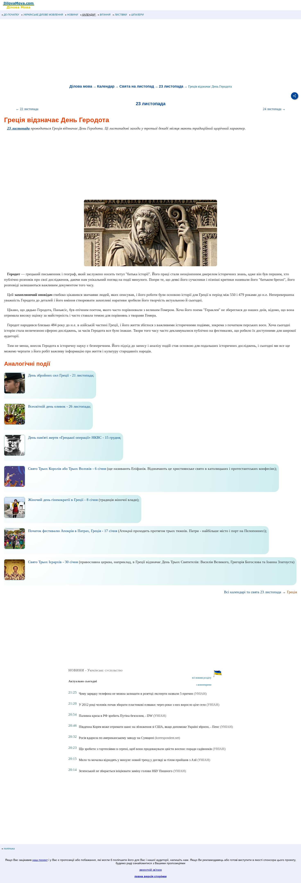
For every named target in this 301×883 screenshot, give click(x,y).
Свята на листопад (136, 86)
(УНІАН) (200, 693)
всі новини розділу (201, 677)
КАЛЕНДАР (89, 14)
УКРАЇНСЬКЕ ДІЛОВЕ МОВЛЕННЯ (43, 14)
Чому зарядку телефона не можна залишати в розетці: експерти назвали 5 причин (136, 693)
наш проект (40, 860)
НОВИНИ (73, 14)
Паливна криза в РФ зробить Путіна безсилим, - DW (116, 715)
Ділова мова (80, 86)
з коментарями (203, 684)
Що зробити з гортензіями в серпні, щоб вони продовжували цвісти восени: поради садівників (145, 749)
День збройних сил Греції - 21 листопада (60, 375)
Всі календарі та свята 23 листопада (252, 592)
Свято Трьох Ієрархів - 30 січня (53, 562)
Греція (292, 592)
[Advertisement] (123, 52)
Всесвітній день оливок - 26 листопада (59, 406)
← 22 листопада (27, 109)
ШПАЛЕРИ (137, 14)
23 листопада (171, 86)
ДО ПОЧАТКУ (11, 14)
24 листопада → (274, 109)
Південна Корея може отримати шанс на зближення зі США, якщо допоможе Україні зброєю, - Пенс (149, 727)
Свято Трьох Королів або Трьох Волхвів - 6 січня (67, 469)
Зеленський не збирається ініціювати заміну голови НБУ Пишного (125, 771)
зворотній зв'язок (150, 869)
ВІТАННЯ (105, 14)
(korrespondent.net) (167, 738)
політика (9, 848)
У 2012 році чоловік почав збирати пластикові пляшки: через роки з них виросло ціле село (142, 704)
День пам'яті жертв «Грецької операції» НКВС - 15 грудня (74, 437)
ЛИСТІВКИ (121, 14)
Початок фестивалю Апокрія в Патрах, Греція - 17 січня (72, 531)
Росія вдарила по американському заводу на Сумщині (116, 738)
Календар (105, 86)
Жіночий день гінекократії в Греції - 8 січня (63, 500)
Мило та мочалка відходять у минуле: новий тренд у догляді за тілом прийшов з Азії (138, 760)
